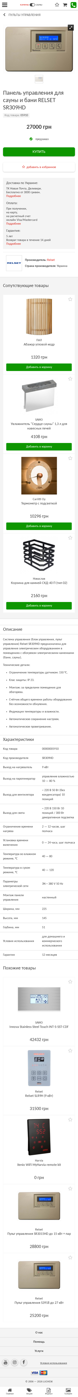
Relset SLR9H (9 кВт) (39, 1096)
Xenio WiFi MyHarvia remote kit (39, 1165)
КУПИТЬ (39, 152)
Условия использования (53, 1363)
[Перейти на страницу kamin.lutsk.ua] (32, 4)
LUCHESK (48, 1381)
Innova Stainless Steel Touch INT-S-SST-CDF (39, 1027)
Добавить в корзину (39, 367)
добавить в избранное (41, 167)
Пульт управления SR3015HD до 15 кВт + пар (39, 1234)
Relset (51, 260)
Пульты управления (25, 15)
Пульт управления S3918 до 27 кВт (39, 1303)
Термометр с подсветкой (39, 503)
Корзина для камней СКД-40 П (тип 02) (39, 583)
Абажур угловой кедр (39, 344)
